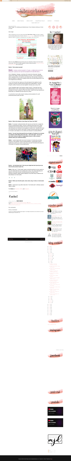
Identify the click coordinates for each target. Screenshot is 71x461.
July (50, 261)
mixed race (32, 203)
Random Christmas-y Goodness (56, 233)
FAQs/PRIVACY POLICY (40, 20)
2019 (49, 249)
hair (21, 203)
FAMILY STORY (30, 20)
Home (27, 239)
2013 (49, 308)
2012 (49, 310)
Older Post (42, 239)
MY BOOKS (56, 20)
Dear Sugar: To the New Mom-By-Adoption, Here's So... (54, 290)
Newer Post (11, 239)
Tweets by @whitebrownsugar (52, 324)
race (19, 204)
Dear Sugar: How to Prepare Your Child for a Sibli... (54, 292)
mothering (39, 203)
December (51, 253)
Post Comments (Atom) (28, 241)
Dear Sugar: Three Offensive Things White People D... (54, 266)
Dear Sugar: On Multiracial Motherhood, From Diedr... (53, 264)
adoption (12, 203)
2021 (49, 246)
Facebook (17, 188)
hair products (25, 203)
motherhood (35, 203)
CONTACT (50, 20)
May (50, 296)
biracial (15, 203)
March (50, 299)
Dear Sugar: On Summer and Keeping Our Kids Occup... (53, 271)
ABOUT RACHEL (20, 20)
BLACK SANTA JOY (35, 22)
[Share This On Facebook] (17, 201)
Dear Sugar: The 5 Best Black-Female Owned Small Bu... (54, 269)
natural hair (13, 204)
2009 (49, 314)
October (51, 256)
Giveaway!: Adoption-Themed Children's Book (56, 209)
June (50, 262)
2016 (49, 304)
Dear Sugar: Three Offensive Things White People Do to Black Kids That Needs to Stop (57, 222)
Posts (50, 450)
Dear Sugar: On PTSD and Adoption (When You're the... (54, 278)
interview (28, 203)
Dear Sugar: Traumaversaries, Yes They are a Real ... (54, 294)
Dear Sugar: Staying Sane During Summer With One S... (54, 283)
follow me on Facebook (30, 35)
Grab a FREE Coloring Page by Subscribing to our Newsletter (54, 66)
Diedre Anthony (18, 203)
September (51, 258)
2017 (49, 252)
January (51, 302)
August (51, 259)
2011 (49, 311)
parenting (17, 204)
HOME (13, 20)
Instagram (27, 188)
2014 (49, 307)
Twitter (21, 188)
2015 (49, 305)
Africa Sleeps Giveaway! (55, 227)
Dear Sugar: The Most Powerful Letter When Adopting (53, 280)
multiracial (10, 204)
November (51, 255)
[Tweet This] (19, 201)
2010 (49, 313)
